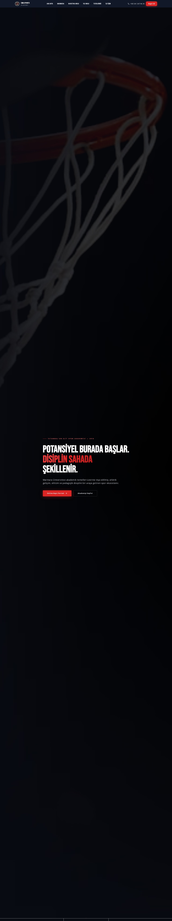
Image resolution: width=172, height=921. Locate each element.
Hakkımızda (60, 4)
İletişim (108, 4)
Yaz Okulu (86, 4)
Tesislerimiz (97, 4)
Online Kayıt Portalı (55, 493)
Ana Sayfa (50, 4)
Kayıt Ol (151, 4)
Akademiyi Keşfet (85, 493)
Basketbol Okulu (73, 4)
